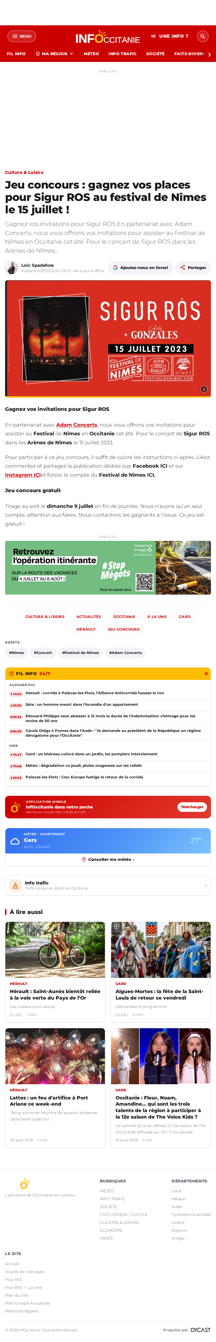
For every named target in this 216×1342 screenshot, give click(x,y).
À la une (157, 617)
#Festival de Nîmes (80, 652)
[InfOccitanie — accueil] (108, 36)
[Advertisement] (108, 114)
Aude (177, 1206)
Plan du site (16, 1295)
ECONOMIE (111, 1230)
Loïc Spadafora (37, 265)
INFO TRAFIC (123, 53)
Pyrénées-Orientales (191, 1214)
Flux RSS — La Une (23, 1287)
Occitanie (124, 617)
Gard (185, 617)
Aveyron (179, 1230)
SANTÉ (106, 1238)
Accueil (12, 1263)
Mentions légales (21, 1311)
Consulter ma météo (111, 859)
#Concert (43, 652)
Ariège (178, 1238)
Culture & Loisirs (24, 172)
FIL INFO (16, 53)
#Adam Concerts (125, 652)
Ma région (54, 53)
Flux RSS (13, 1279)
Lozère (178, 1222)
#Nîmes (16, 652)
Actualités (88, 617)
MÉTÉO (91, 53)
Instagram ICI (23, 475)
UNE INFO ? (169, 36)
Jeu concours (124, 629)
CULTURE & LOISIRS (119, 1222)
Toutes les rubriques (24, 1271)
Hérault (86, 629)
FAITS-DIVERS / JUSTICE (123, 1214)
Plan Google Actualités (27, 1303)
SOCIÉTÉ (155, 53)
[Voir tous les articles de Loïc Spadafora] (11, 267)
